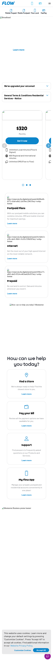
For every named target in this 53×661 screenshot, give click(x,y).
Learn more (12, 223)
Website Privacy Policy (21, 645)
